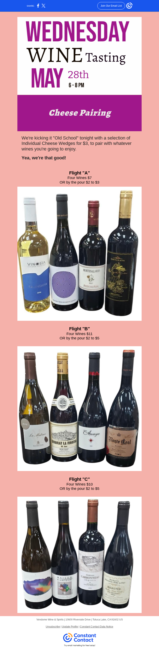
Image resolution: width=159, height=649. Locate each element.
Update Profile (70, 626)
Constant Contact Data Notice (96, 626)
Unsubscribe (53, 626)
